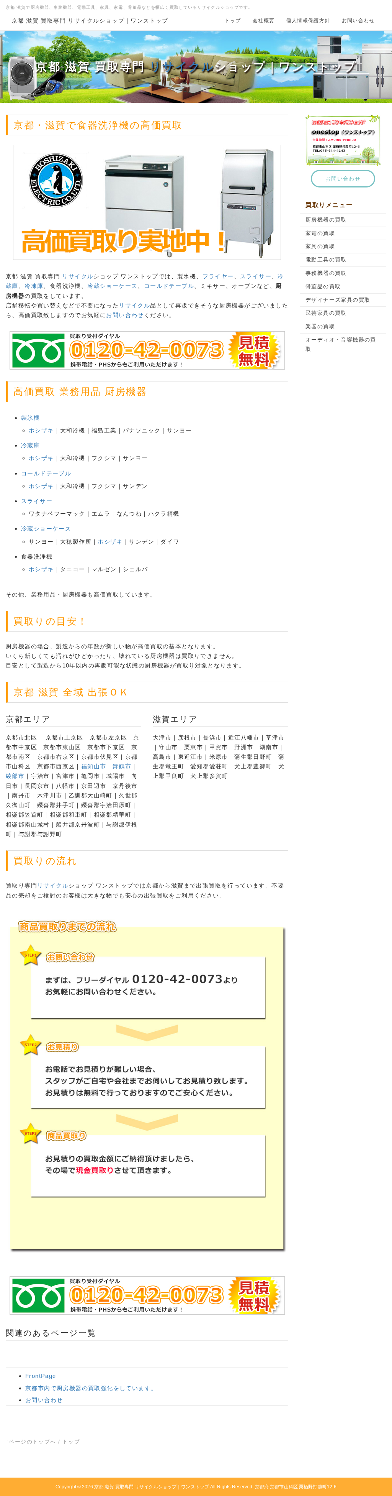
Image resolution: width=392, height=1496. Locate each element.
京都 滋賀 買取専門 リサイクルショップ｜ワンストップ (89, 20)
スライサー (255, 276)
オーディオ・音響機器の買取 (340, 344)
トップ (233, 20)
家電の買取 (320, 233)
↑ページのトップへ (31, 1441)
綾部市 (15, 776)
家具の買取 (320, 246)
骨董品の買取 (323, 286)
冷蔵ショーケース (112, 286)
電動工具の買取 (326, 259)
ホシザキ (41, 430)
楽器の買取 (320, 326)
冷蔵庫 (30, 445)
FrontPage (40, 1376)
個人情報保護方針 (308, 20)
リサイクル (181, 66)
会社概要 (264, 20)
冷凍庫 (33, 286)
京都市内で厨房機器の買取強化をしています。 (91, 1388)
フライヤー (218, 276)
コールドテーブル (169, 286)
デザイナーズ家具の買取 (337, 300)
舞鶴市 (122, 766)
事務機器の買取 (326, 273)
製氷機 (30, 417)
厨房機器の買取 (326, 220)
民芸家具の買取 (326, 313)
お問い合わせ (358, 20)
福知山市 (93, 766)
